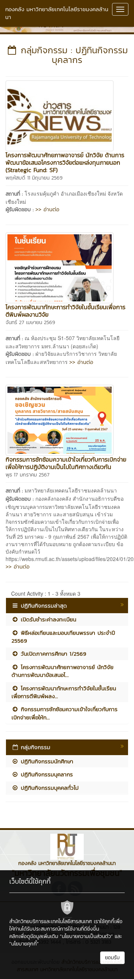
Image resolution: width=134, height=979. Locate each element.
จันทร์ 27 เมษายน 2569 (30, 322)
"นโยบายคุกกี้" (24, 944)
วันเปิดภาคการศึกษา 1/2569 (52, 653)
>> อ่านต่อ (47, 209)
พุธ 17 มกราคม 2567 (28, 475)
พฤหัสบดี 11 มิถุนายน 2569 (34, 178)
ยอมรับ (112, 957)
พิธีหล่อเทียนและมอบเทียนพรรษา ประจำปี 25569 (63, 636)
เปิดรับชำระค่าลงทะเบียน (47, 619)
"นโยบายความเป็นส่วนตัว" (86, 936)
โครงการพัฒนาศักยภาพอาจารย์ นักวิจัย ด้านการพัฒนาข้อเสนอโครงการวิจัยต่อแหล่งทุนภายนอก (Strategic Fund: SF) (65, 162)
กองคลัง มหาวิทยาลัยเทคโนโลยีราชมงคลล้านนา (56, 13)
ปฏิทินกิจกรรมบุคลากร (46, 774)
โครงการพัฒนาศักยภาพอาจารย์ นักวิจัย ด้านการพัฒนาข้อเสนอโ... (63, 671)
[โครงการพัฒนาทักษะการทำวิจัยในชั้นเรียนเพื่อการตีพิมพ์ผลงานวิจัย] (60, 266)
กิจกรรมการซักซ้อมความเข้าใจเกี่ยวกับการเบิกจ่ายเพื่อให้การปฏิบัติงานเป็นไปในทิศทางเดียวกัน (66, 463)
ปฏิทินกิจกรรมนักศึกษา (46, 761)
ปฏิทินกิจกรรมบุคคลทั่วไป (49, 787)
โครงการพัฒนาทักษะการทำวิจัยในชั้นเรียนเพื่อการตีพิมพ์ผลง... (64, 692)
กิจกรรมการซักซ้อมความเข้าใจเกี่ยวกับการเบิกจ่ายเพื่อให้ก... (65, 713)
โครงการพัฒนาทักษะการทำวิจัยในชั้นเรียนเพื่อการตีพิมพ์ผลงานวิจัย (65, 310)
